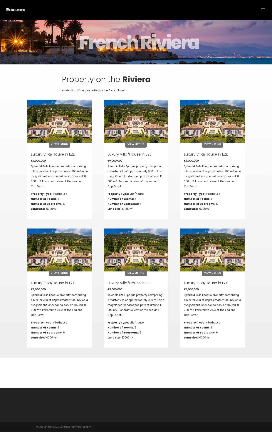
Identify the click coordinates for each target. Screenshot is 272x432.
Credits (87, 426)
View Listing (59, 144)
